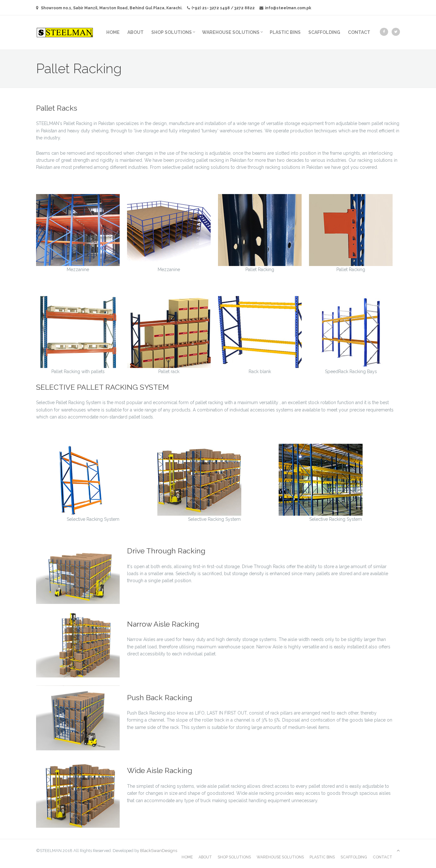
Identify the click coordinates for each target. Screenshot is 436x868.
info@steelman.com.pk (288, 8)
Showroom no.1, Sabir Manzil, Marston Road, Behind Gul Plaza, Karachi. (111, 8)
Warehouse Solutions (230, 32)
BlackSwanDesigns (158, 850)
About (135, 32)
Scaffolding (324, 32)
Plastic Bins (285, 32)
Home (113, 32)
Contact (359, 32)
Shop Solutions (171, 32)
